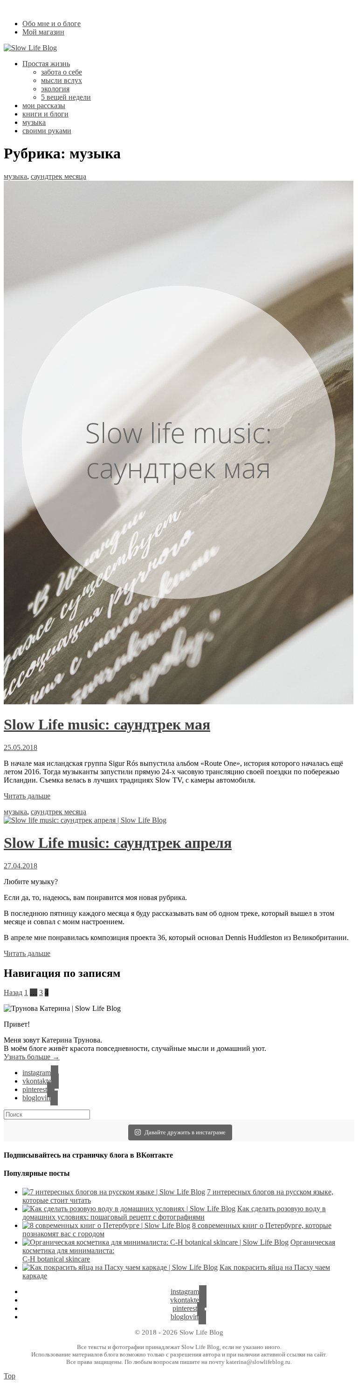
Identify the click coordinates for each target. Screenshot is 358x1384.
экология (55, 89)
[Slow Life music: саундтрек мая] (178, 702)
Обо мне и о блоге (51, 23)
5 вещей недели (66, 97)
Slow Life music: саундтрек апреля (118, 842)
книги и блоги (45, 114)
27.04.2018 (20, 866)
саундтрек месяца (58, 176)
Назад (13, 992)
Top (9, 1376)
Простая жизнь (46, 64)
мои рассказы (43, 105)
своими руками (46, 131)
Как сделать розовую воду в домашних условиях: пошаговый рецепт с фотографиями (174, 1213)
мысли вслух (61, 80)
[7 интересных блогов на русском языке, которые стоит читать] (113, 1192)
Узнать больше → (32, 1057)
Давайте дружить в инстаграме (185, 1132)
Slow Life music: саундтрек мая (107, 724)
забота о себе (61, 72)
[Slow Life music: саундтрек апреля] (85, 820)
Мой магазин (43, 32)
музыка (34, 122)
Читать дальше (27, 796)
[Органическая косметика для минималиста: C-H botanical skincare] (155, 1242)
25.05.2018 (20, 747)
